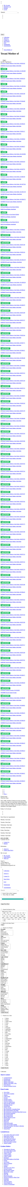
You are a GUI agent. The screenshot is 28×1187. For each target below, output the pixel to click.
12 (2, 914)
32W (4, 919)
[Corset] (5, 948)
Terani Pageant (7, 1127)
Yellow (7, 1018)
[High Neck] (4, 988)
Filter (4, 60)
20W (3, 917)
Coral (6, 1052)
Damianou (6, 1157)
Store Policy (7, 879)
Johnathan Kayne (8, 1105)
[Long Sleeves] (5, 1002)
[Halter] (4, 987)
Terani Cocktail (7, 1143)
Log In (5, 9)
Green (6, 1023)
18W (22, 916)
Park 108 (6, 1174)
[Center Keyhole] (5, 947)
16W (18, 916)
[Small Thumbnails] (1, 58)
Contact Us (6, 842)
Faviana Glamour (8, 1100)
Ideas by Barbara (8, 1163)
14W (14, 916)
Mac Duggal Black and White (11, 1110)
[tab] (14, 1074)
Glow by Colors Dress (9, 1102)
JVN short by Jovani (9, 1137)
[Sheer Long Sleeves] (5, 1004)
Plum (6, 1048)
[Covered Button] (5, 951)
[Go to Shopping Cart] (1, 1)
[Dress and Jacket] (5, 940)
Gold (6, 1057)
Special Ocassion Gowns (10, 1086)
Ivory (6, 1054)
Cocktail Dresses (8, 1077)
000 (4, 913)
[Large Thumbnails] (2, 58)
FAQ (5, 882)
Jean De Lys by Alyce (9, 1167)
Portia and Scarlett (8, 1123)
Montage (6, 1173)
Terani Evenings (8, 1181)
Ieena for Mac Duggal (9, 1103)
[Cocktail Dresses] (7, 934)
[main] (14, 423)
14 (5, 914)
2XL (4, 920)
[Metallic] (3, 959)
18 (11, 914)
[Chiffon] (3, 973)
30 (7, 916)
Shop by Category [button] (5, 1074)
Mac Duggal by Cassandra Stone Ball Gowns (15, 1112)
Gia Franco (6, 1162)
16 (8, 914)
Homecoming (7, 1080)
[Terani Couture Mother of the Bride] (13, 63)
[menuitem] (15, 5)
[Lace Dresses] (5, 941)
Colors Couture (7, 1156)
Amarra (5, 1095)
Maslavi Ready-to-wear (9, 1117)
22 (18, 914)
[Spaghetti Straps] (5, 1009)
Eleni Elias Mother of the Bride (11, 1159)
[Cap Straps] (5, 1007)
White (6, 1065)
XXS (9, 919)
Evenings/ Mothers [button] (5, 1146)
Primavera (6, 1121)
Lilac (6, 1037)
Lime (6, 1024)
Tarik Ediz (6, 1180)
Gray (6, 1062)
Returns (6, 843)
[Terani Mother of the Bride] (10, 207)
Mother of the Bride (8, 1082)
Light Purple (8, 1038)
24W (11, 917)
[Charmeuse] (3, 972)
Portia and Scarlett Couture (10, 1124)
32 (10, 916)
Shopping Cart (7, 6)
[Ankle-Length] (4, 979)
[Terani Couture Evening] (10, 690)
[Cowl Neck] (4, 986)
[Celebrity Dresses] (5, 946)
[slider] (24, 899)
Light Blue (8, 1029)
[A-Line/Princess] (4, 993)
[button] (6, 37)
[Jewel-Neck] (4, 990)
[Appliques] (4, 965)
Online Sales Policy (8, 850)
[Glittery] (3, 958)
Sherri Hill (6, 1120)
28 (4, 916)
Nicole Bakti (7, 1119)
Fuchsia (7, 1045)
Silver (6, 1063)
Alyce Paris (6, 1092)
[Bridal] (7, 930)
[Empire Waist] (4, 994)
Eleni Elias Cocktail (8, 1136)
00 (7, 913)
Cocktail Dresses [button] (5, 1131)
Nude (6, 1055)
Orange (7, 1051)
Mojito (7, 1020)
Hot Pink (7, 1043)
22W (7, 917)
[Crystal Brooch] (4, 969)
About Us (6, 849)
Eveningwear (7, 1079)
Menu (2, 34)
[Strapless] (5, 1011)
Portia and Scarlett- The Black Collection (14, 1126)
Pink (6, 1041)
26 (24, 914)
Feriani (5, 1160)
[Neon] (3, 961)
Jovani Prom (7, 1106)
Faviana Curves (7, 1099)
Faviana (6, 1098)
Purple (7, 1035)
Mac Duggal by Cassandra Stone (12, 1109)
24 (21, 914)
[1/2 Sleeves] (5, 1000)
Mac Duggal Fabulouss (9, 1113)
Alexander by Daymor (9, 1149)
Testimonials (7, 884)
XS (13, 919)
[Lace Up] (5, 954)
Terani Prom (7, 1128)
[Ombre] (3, 962)
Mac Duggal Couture (9, 1170)
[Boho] (5, 939)
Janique (5, 1166)
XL (24, 919)
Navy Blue (8, 1034)
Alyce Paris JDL (8, 1152)
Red (6, 1049)
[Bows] (4, 968)
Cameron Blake (7, 1155)
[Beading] (4, 966)
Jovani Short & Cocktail (10, 1139)
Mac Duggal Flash (8, 1114)
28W (20, 917)
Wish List (6, 858)
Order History (7, 857)
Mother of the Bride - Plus (10, 1083)
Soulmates (6, 1178)
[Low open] (5, 955)
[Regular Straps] (5, 1008)
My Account (7, 5)
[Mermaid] (4, 995)
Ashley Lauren (7, 1153)
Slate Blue (7, 1031)
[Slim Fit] (4, 997)
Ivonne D (6, 1164)
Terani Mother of (8, 49)
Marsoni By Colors (8, 1171)
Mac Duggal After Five (9, 1140)
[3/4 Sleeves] (5, 1001)
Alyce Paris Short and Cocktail (11, 1134)
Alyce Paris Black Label (10, 1150)
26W (16, 917)
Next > (5, 794)
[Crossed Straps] (5, 952)
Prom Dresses (7, 1084)
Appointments (7, 887)
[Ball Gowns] (5, 937)
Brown (7, 1059)
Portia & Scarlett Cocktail (10, 1141)
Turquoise (7, 1027)
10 (23, 913)
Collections (6, 870)
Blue (6, 1032)
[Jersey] (3, 976)
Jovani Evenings (8, 1169)
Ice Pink (7, 1040)
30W (24, 917)
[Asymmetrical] (4, 980)
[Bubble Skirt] (5, 944)
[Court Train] (4, 983)
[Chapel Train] (4, 982)
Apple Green (8, 1021)
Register (6, 8)
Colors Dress (7, 1096)
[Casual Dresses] (7, 933)
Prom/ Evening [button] (5, 1089)
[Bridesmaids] (7, 932)
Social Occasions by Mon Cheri (11, 1177)
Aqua (6, 1026)
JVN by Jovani (7, 1107)
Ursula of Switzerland (9, 1184)
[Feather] (3, 975)
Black (6, 1060)
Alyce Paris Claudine (9, 1093)
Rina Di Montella (8, 1176)
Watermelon (8, 1046)
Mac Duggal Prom (8, 1116)
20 (15, 914)
